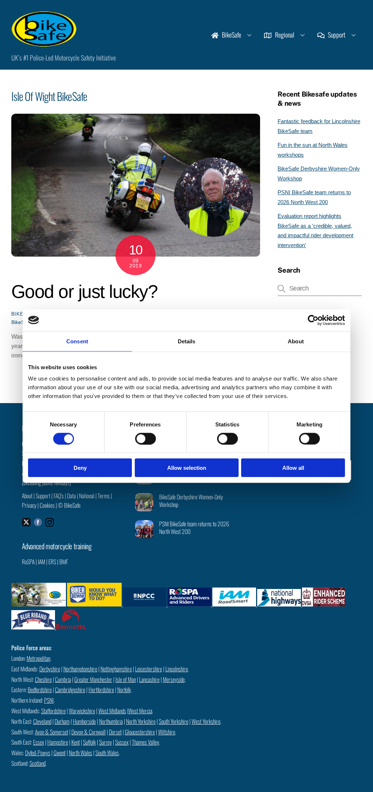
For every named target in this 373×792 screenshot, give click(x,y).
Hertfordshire (101, 689)
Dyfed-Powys (37, 752)
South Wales (107, 752)
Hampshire (57, 742)
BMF (63, 561)
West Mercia (140, 710)
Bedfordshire (40, 689)
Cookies (47, 505)
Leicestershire (148, 668)
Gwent (60, 752)
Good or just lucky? (84, 291)
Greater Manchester (93, 679)
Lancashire (149, 679)
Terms (104, 495)
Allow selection (186, 468)
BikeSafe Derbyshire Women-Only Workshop (191, 500)
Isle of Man (125, 679)
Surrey (105, 742)
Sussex (122, 742)
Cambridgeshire (70, 689)
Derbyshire (49, 668)
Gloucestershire (140, 731)
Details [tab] (187, 341)
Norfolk (124, 689)
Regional (284, 34)
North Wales (80, 752)
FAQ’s (59, 495)
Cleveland (42, 721)
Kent (75, 742)
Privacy (29, 505)
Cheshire (43, 679)
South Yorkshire (173, 721)
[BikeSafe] (44, 42)
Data (71, 495)
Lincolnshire (176, 668)
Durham (62, 721)
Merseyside (174, 679)
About (27, 495)
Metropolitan (38, 658)
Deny (80, 468)
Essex (38, 742)
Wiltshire (166, 731)
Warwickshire (82, 710)
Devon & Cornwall (88, 731)
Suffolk (89, 742)
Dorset (115, 731)
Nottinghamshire (116, 668)
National (86, 495)
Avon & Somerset (51, 731)
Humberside (84, 721)
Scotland (38, 763)
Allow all (293, 468)
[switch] (145, 438)
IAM (41, 561)
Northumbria (111, 721)
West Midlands (112, 710)
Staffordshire (53, 710)
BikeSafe (230, 34)
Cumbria (63, 679)
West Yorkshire (206, 721)
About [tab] (296, 341)
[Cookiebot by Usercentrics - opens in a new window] (313, 320)
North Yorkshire (141, 721)
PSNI (49, 700)
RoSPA (28, 561)
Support (335, 34)
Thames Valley (145, 742)
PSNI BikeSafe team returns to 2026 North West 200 (194, 527)
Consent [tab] (77, 341)
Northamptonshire (80, 668)
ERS (52, 561)
